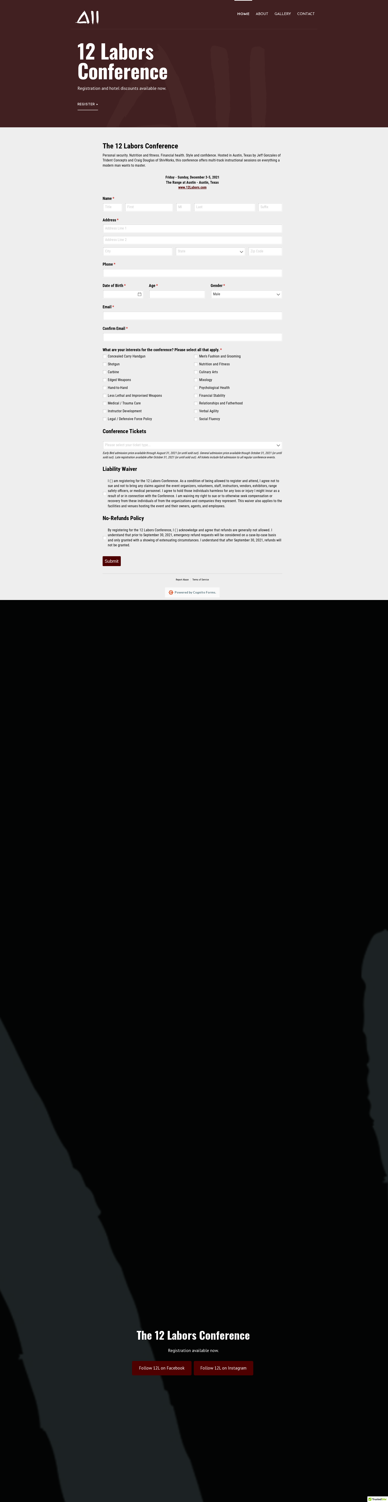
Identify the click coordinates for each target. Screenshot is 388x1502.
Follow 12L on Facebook (162, 1368)
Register (86, 104)
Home (243, 14)
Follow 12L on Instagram (223, 1368)
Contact (306, 14)
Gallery (283, 14)
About (262, 14)
